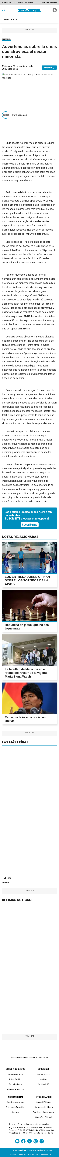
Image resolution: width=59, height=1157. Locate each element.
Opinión (5, 883)
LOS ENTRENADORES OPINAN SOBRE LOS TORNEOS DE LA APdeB (27, 580)
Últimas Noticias (43, 1074)
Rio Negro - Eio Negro (44, 1107)
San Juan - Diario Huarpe (43, 1112)
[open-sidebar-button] (3, 10)
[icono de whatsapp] (42, 1141)
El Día (17, 1124)
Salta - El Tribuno (43, 1102)
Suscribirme (29, 524)
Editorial (6, 39)
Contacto (15, 1112)
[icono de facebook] (23, 1141)
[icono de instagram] (35, 1141)
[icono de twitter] (29, 1141)
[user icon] (55, 11)
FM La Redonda (15, 1084)
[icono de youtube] (17, 1141)
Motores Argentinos (15, 1089)
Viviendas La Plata (15, 1074)
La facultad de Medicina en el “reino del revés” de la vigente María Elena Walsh (26, 672)
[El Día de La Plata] (29, 10)
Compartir (47, 68)
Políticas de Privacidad (15, 1107)
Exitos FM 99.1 (15, 1079)
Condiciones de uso (15, 1102)
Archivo (43, 1079)
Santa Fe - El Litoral (43, 1117)
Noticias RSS (43, 1084)
